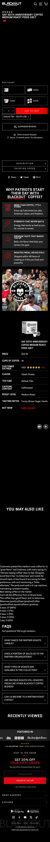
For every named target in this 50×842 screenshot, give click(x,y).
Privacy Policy (16, 823)
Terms (25, 823)
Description (24, 163)
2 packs (35, 90)
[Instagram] (13, 817)
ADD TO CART (11, 557)
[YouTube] (25, 817)
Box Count (8, 82)
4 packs (35, 101)
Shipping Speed (25, 168)
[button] (7, 11)
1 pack (11, 90)
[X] (30, 817)
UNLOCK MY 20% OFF (25, 780)
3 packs (12, 101)
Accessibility (34, 823)
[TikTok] (36, 817)
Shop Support (12, 795)
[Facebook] (19, 817)
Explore (8, 802)
